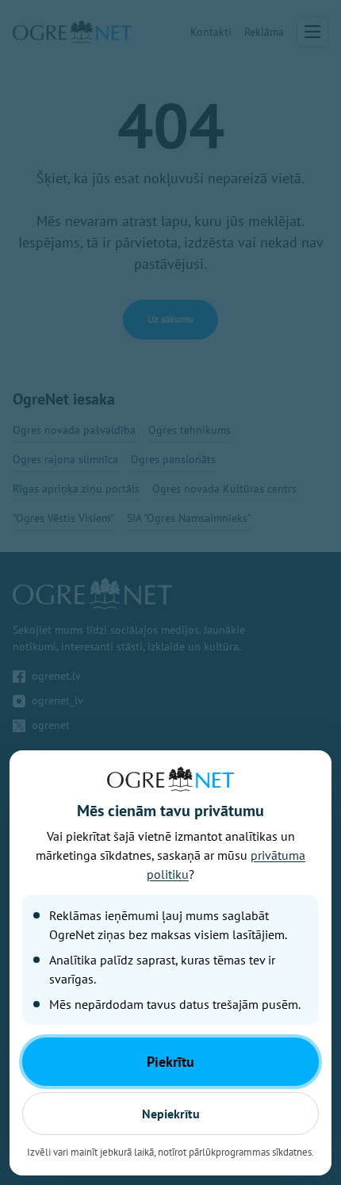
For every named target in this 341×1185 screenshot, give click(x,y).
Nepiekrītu (171, 1114)
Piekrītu (170, 1062)
